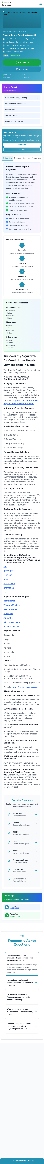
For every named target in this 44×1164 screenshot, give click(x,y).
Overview (8, 158)
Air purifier (8, 618)
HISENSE (8, 575)
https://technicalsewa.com (25, 687)
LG (5, 592)
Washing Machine (12, 605)
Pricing (27, 158)
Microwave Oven (12, 622)
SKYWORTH (9, 571)
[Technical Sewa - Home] (8, 3)
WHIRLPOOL (9, 583)
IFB (5, 566)
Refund (18, 158)
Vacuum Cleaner (11, 626)
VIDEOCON (9, 579)
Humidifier (8, 613)
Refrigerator (9, 601)
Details (22, 149)
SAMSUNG (9, 588)
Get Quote (22, 145)
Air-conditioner (11, 609)
